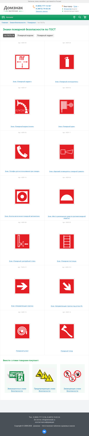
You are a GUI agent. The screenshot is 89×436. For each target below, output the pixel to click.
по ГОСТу (8, 35)
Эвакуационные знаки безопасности (17, 390)
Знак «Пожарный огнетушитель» (66, 82)
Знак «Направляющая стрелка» (22, 306)
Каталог (9, 17)
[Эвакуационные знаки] (17, 375)
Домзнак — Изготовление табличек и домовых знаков (54, 426)
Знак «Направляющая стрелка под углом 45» (67, 306)
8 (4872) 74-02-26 (43, 9)
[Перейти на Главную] (13, 9)
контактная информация (44, 422)
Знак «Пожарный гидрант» (22, 81)
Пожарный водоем (25, 35)
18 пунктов (67, 9)
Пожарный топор (67, 351)
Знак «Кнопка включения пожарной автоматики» (22, 216)
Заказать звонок (42, 11)
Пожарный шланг (22, 351)
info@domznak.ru (48, 420)
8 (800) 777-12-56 (43, 6)
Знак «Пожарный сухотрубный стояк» (22, 261)
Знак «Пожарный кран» (66, 126)
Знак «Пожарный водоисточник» (22, 126)
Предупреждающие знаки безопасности (44, 390)
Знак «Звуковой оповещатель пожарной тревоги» (66, 171)
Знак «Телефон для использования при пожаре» (22, 171)
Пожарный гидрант (45, 35)
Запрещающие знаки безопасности (72, 390)
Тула (75, 6)
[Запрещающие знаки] (72, 375)
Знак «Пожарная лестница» (66, 261)
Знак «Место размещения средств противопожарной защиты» (67, 217)
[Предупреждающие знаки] (44, 375)
